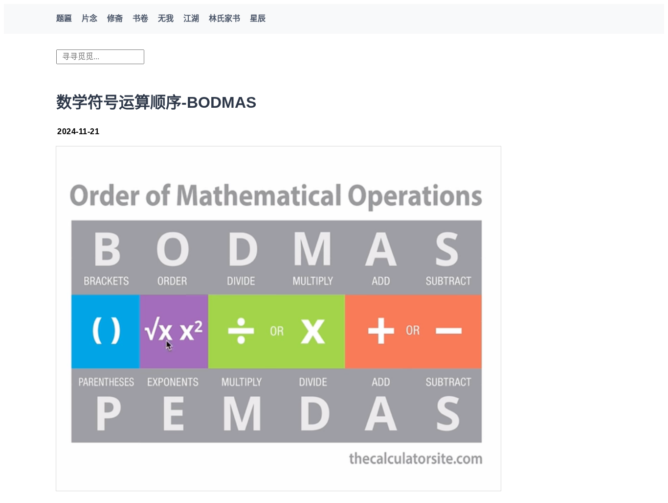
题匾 (64, 18)
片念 (89, 18)
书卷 (140, 18)
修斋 (115, 18)
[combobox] (100, 56)
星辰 (258, 18)
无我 (166, 18)
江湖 (191, 18)
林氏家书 (224, 18)
